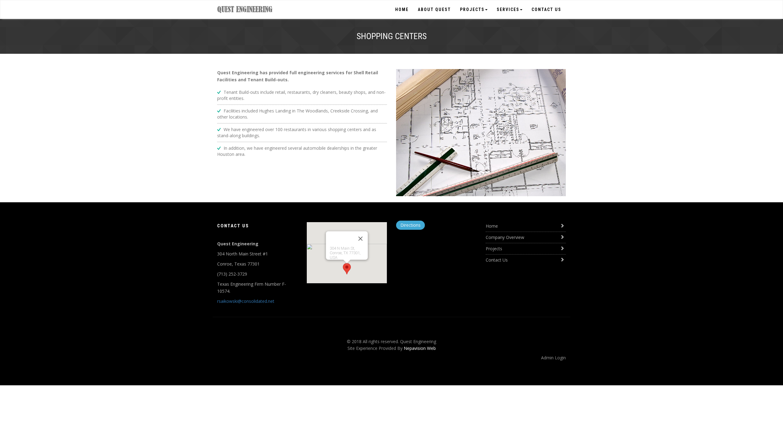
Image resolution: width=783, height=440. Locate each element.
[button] (347, 268)
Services (508, 9)
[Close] (360, 238)
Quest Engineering (245, 9)
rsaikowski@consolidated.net (245, 301)
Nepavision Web (420, 348)
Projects (472, 9)
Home (402, 9)
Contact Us (546, 9)
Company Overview (505, 237)
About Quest (434, 9)
